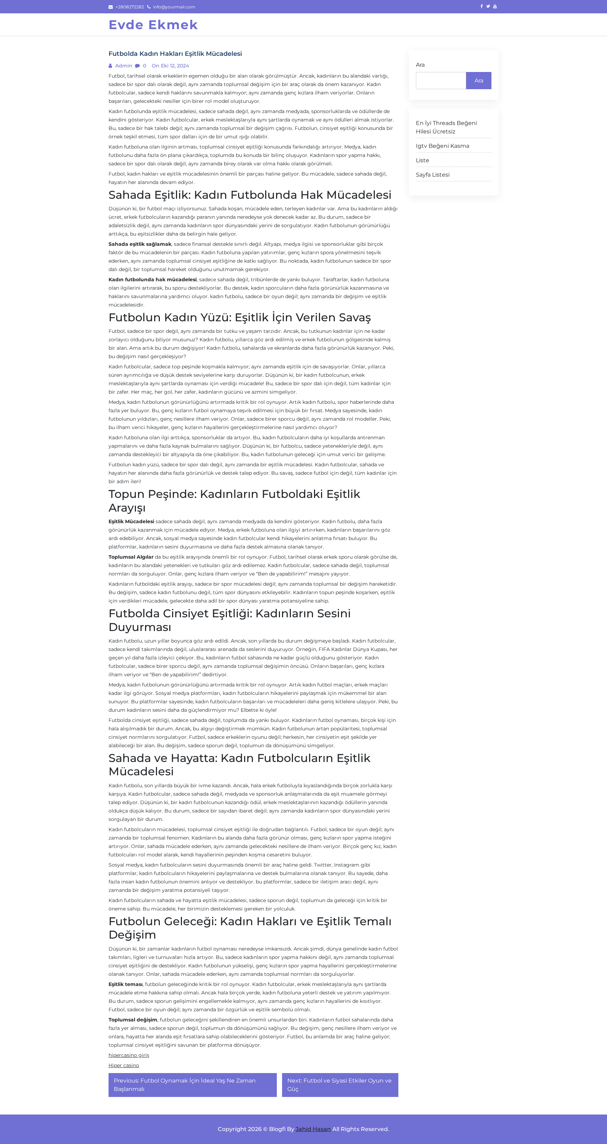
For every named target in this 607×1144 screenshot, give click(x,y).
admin (123, 66)
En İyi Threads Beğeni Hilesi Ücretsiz (446, 127)
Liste (422, 160)
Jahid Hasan (313, 1129)
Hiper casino (124, 1065)
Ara (420, 64)
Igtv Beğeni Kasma (442, 146)
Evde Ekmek (153, 24)
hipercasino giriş (129, 1055)
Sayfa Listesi (433, 174)
